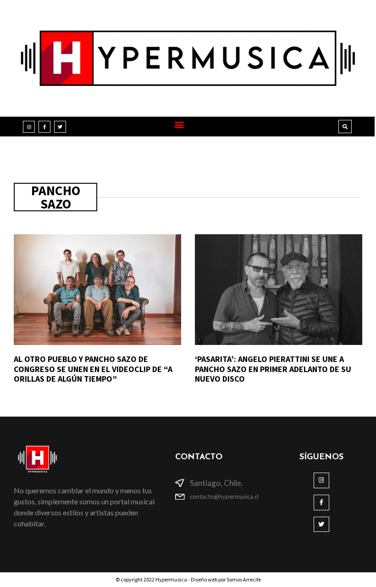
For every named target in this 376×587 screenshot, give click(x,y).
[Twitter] (60, 127)
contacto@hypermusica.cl (224, 496)
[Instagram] (29, 127)
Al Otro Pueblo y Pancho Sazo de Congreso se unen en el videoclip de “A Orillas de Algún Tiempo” (93, 369)
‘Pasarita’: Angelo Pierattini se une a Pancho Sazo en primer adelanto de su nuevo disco (273, 369)
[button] (179, 124)
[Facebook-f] (44, 127)
